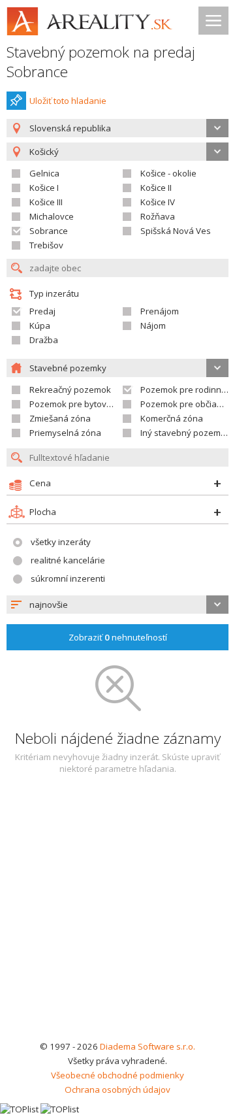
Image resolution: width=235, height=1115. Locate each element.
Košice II (156, 187)
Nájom (153, 325)
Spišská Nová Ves (175, 231)
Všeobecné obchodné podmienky (117, 1075)
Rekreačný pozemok (70, 389)
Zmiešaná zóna (60, 418)
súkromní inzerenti (68, 578)
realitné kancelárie (68, 560)
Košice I (44, 187)
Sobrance (48, 231)
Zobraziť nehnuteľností (118, 637)
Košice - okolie (168, 173)
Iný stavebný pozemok (185, 433)
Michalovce (51, 216)
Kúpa (39, 325)
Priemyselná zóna (65, 433)
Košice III (46, 202)
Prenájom (159, 311)
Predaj (42, 311)
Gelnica (44, 173)
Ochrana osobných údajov (117, 1089)
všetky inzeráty (61, 542)
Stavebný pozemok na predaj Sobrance (101, 62)
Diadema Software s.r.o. (147, 1046)
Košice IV (157, 202)
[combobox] (117, 128)
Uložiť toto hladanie (67, 101)
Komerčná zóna (171, 418)
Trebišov (46, 245)
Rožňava (157, 216)
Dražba (43, 340)
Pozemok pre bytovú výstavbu (89, 404)
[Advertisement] (117, 915)
